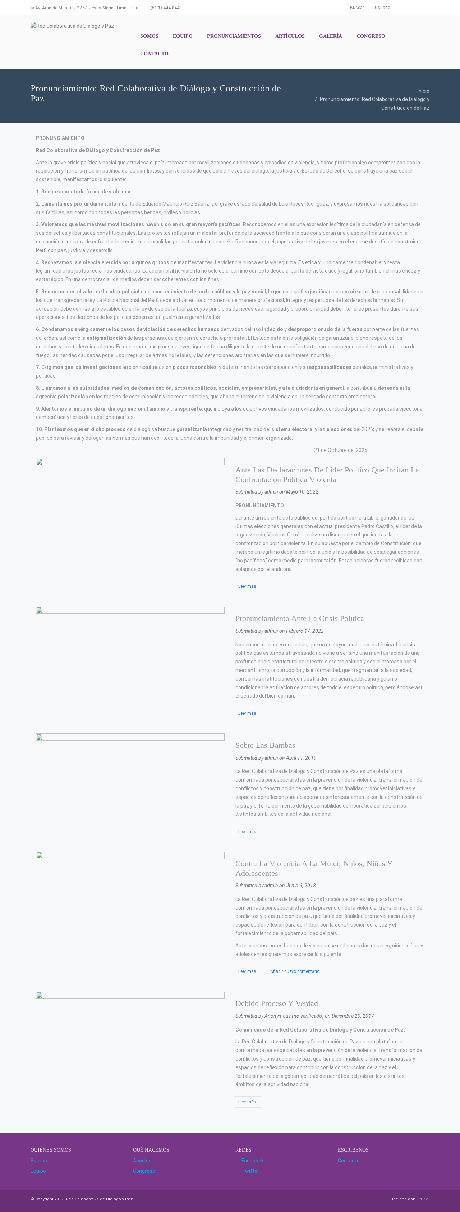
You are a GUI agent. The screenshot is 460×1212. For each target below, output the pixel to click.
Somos (39, 1160)
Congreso (144, 1171)
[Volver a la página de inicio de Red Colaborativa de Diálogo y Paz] (72, 26)
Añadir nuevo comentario (294, 971)
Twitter (249, 1171)
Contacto (349, 1160)
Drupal (423, 1199)
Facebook (251, 1160)
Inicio (423, 91)
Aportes (142, 1160)
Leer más (249, 586)
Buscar (356, 7)
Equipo (38, 1171)
